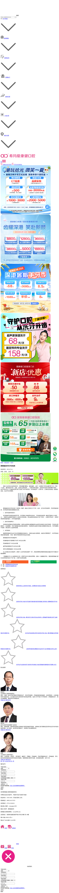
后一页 (12, 761)
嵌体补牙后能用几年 (11, 566)
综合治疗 (6, 462)
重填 (2, 789)
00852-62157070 (7, 164)
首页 (2, 462)
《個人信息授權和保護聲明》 (17, 785)
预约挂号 (8, 700)
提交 (2, 787)
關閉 (17, 15)
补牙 (12, 462)
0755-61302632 (18, 164)
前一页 (2, 761)
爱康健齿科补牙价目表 (12, 564)
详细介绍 (3, 700)
